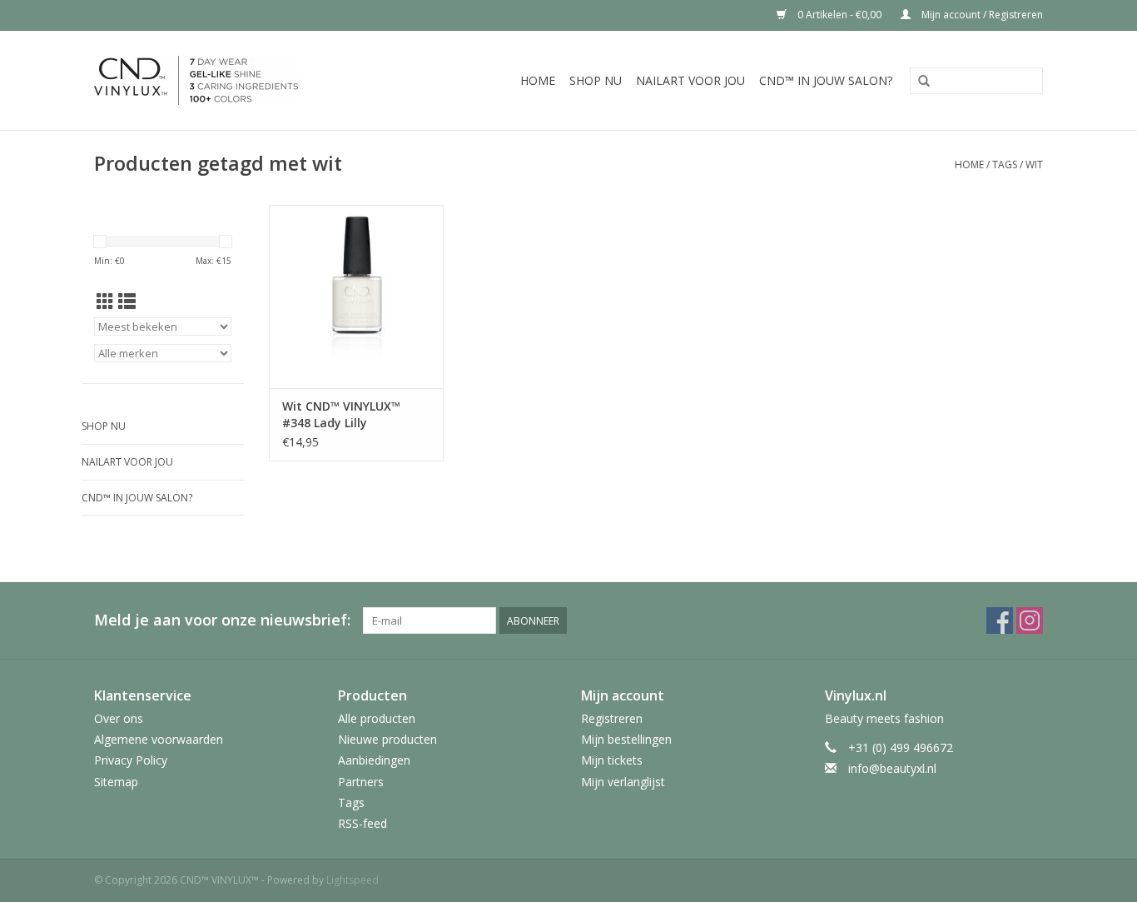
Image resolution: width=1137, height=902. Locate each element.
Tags (1004, 164)
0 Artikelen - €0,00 (839, 14)
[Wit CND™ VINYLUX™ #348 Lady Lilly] (356, 296)
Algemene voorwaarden (158, 739)
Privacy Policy (130, 760)
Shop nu (595, 80)
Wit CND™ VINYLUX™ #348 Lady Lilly (341, 414)
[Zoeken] (924, 81)
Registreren (612, 718)
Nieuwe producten (387, 739)
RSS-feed (362, 823)
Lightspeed (352, 880)
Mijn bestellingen (626, 739)
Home (537, 80)
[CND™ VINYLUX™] (226, 80)
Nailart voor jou (690, 80)
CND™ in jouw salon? (825, 80)
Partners (361, 782)
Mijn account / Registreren (981, 14)
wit (1034, 164)
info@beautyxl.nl (892, 768)
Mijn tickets (612, 760)
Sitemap (116, 782)
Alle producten (376, 718)
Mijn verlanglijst (623, 782)
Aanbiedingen (374, 760)
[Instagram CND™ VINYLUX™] (1029, 620)
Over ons (118, 718)
